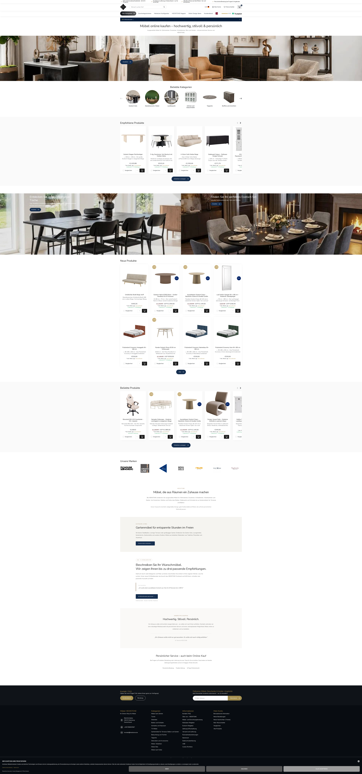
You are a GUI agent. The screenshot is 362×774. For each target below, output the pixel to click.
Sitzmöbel (154, 720)
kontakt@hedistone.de (131, 732)
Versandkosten (137, 165)
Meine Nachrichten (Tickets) (222, 720)
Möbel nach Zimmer (157, 714)
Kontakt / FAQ (186, 714)
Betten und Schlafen (157, 723)
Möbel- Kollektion (156, 744)
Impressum (185, 738)
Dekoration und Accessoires (159, 741)
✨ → (128, 19)
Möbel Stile (154, 747)
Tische (153, 717)
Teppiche (154, 738)
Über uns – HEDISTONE (189, 717)
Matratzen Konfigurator (161, 13)
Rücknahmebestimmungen (190, 735)
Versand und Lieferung (189, 732)
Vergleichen (128, 170)
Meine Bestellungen (219, 717)
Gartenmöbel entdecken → (145, 543)
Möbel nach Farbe (156, 750)
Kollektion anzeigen (180, 179)
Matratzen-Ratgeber (188, 723)
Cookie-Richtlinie (187, 747)
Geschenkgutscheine (144, 13)
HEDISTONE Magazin (179, 13)
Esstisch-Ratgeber (187, 726)
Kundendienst (208, 13)
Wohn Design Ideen (194, 13)
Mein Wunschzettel (219, 723)
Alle (180, 372)
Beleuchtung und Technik (159, 735)
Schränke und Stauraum (158, 726)
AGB (183, 744)
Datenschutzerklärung (189, 741)
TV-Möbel (154, 729)
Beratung (140, 698)
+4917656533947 (129, 727)
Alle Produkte (218, 729)
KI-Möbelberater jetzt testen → (146, 596)
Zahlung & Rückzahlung (189, 729)
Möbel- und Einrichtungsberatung (192, 720)
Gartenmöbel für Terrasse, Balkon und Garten (165, 732)
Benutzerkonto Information (221, 714)
